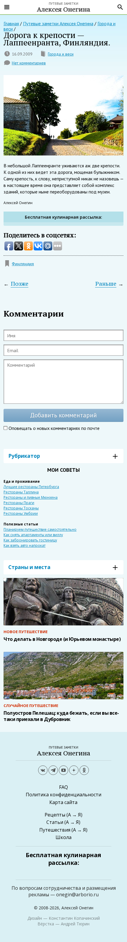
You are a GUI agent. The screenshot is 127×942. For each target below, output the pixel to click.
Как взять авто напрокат (24, 545)
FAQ (63, 787)
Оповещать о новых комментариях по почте (54, 428)
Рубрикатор (24, 455)
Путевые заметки (63, 6)
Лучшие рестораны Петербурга (31, 486)
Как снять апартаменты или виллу (33, 534)
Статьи (54, 822)
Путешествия (54, 830)
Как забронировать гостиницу (30, 540)
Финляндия (23, 263)
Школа (63, 837)
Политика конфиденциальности (63, 794)
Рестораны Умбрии (21, 513)
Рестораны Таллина (21, 492)
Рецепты (55, 814)
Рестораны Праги (19, 502)
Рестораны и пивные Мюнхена (31, 497)
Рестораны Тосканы (21, 508)
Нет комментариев (29, 63)
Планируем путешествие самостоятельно (40, 529)
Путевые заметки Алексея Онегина (58, 23)
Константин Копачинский (74, 918)
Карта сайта (63, 802)
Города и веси (61, 54)
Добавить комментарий (63, 415)
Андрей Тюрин (75, 924)
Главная (11, 23)
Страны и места (29, 567)
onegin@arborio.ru (77, 894)
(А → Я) (74, 814)
